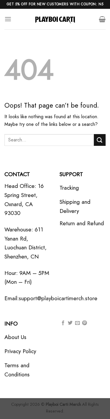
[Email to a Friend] (77, 323)
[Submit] (100, 140)
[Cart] (102, 19)
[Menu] (7, 19)
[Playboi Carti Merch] (55, 19)
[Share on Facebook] (63, 323)
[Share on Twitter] (70, 323)
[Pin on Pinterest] (84, 323)
